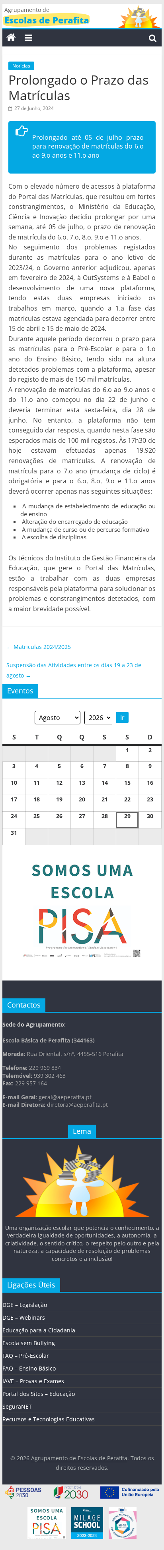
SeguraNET (17, 1406)
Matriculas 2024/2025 (38, 646)
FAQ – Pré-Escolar (25, 1355)
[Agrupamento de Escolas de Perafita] (11, 37)
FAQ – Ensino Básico (29, 1368)
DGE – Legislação (24, 1305)
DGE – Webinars (23, 1317)
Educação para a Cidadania (38, 1330)
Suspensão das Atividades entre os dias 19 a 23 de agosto (73, 670)
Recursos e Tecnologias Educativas (48, 1419)
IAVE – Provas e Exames (33, 1381)
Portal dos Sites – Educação (38, 1394)
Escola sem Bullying (28, 1343)
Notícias (21, 65)
